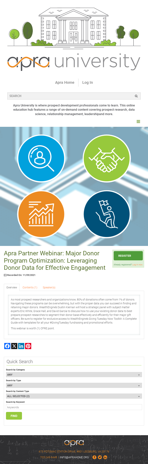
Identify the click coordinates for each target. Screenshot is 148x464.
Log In (87, 82)
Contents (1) (30, 287)
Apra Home (64, 82)
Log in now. (137, 264)
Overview (11, 287)
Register (124, 255)
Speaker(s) (49, 287)
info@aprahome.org (74, 457)
